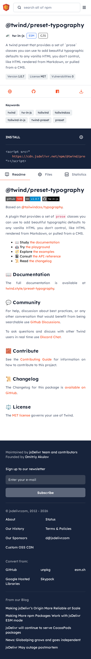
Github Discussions (45, 322)
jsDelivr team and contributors (53, 452)
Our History (15, 529)
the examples (43, 252)
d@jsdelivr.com (58, 538)
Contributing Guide (36, 359)
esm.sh (80, 570)
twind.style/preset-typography (30, 288)
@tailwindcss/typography (42, 207)
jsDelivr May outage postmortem (32, 647)
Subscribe (45, 493)
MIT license (21, 415)
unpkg (45, 570)
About (10, 519)
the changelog (40, 261)
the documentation (45, 242)
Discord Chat (50, 337)
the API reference (47, 256)
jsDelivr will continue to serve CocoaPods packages (38, 630)
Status (51, 519)
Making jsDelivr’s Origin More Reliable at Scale (43, 608)
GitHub (11, 570)
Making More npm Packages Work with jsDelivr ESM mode (43, 618)
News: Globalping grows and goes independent (43, 640)
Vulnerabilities (63, 76)
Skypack (47, 579)
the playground (38, 247)
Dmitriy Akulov (37, 457)
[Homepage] (10, 91)
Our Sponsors (16, 538)
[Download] (81, 91)
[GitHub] (33, 91)
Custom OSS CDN (20, 547)
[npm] (57, 91)
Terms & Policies (58, 529)
